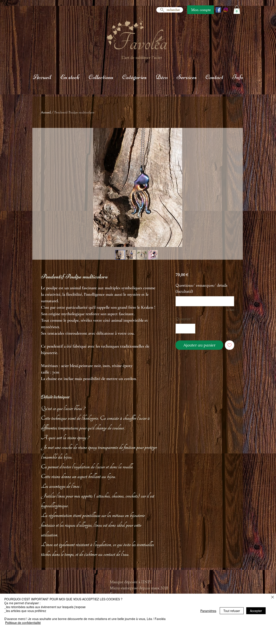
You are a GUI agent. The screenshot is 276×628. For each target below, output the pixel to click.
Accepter (256, 611)
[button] (236, 10)
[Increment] (191, 328)
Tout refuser (231, 611)
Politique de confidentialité (23, 622)
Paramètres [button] (208, 611)
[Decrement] (179, 328)
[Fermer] (272, 597)
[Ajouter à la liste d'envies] (229, 345)
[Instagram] (225, 10)
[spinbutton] (185, 328)
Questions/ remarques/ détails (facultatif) (201, 288)
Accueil (46, 112)
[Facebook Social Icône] (218, 10)
